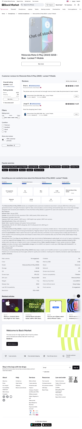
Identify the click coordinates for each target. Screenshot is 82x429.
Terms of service (59, 381)
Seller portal (32, 400)
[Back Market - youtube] (11, 396)
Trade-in (31, 387)
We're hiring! (6, 392)
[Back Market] (10, 5)
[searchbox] (33, 4)
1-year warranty (33, 383)
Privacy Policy (58, 395)
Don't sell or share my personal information (59, 391)
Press (4, 383)
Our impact (5, 385)
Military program (33, 394)
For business (68, 5)
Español (78, 1)
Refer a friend (32, 381)
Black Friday (45, 390)
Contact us (18, 381)
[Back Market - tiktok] (7, 396)
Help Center (19, 383)
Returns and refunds (21, 387)
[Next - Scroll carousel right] (78, 296)
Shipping (18, 385)
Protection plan (33, 385)
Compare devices (46, 383)
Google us (9, 338)
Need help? (59, 5)
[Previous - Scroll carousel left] (74, 296)
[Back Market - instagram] (4, 396)
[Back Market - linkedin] (4, 400)
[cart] (78, 4)
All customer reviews (47, 385)
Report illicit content (60, 397)
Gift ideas (44, 387)
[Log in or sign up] (75, 4)
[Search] (22, 5)
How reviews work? (9, 102)
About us (5, 381)
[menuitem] (22, 9)
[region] (41, 310)
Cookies (57, 387)
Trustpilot (5, 394)
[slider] (3, 118)
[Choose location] (68, 1)
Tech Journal (45, 381)
